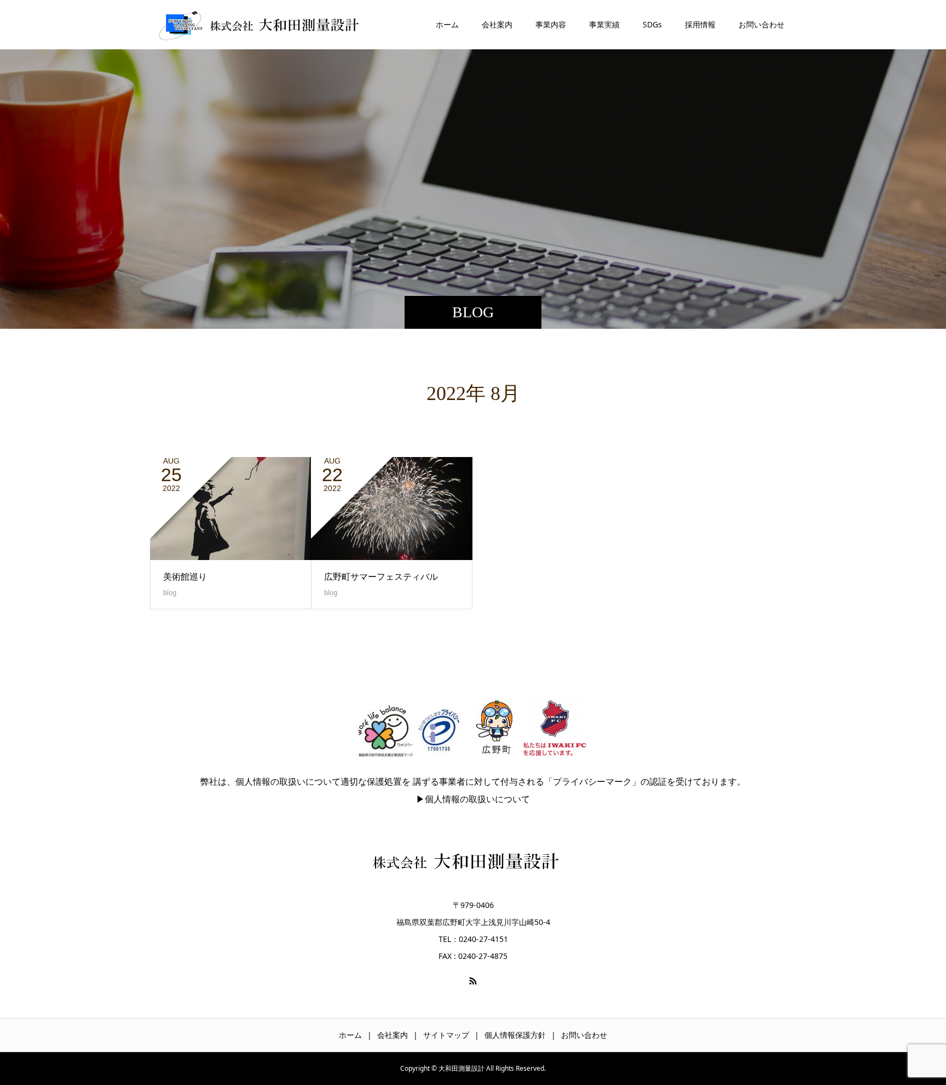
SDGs (652, 24)
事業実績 (604, 24)
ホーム (447, 24)
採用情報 (700, 24)
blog (169, 592)
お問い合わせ (762, 24)
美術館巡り (185, 576)
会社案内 (497, 24)
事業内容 (550, 24)
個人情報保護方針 (515, 1035)
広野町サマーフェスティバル (381, 576)
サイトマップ (446, 1035)
